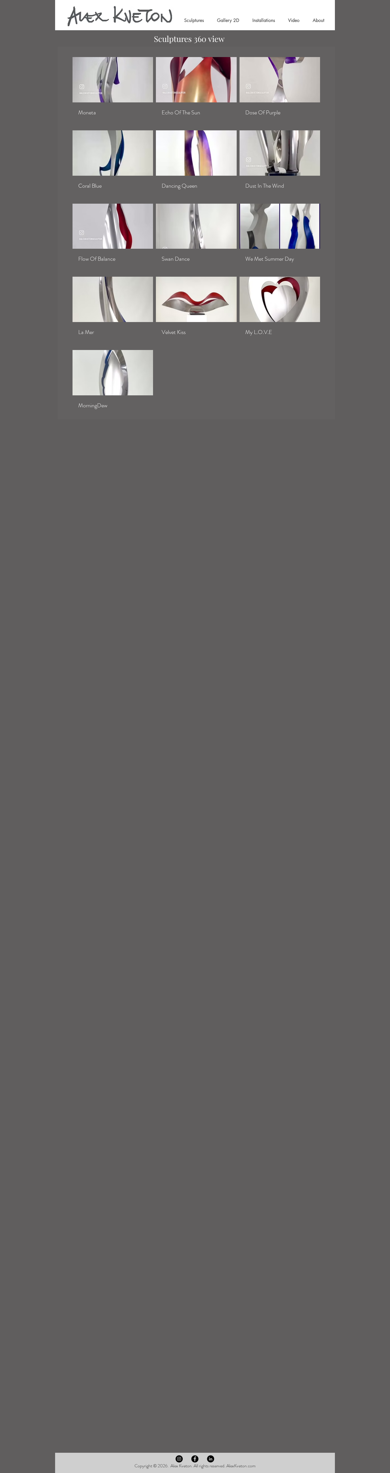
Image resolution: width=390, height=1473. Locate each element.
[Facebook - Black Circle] (194, 1458)
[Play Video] (112, 79)
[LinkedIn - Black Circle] (210, 1458)
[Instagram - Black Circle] (179, 1458)
